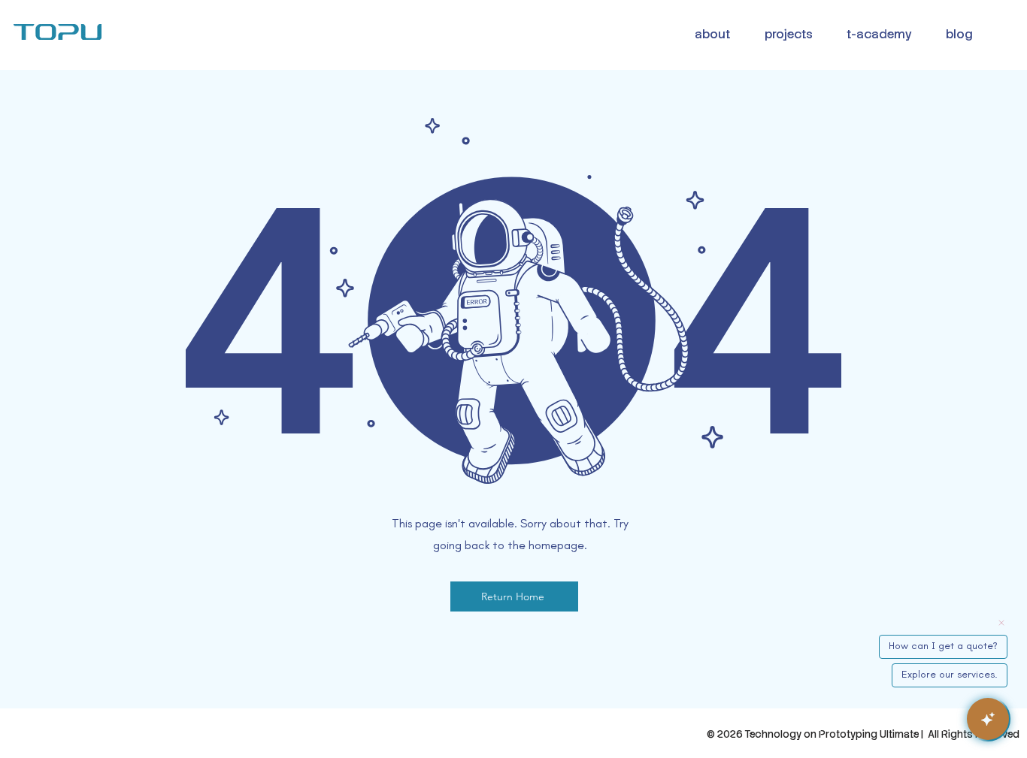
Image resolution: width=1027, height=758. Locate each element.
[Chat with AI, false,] (988, 719)
